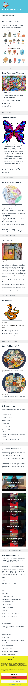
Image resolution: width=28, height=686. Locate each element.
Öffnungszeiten (8, 406)
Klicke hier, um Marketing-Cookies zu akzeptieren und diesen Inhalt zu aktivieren (14, 482)
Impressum (19, 684)
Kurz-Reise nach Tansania (13, 73)
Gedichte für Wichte (17, 550)
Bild (4, 341)
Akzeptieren (14, 674)
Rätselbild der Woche (11, 346)
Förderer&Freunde (10, 555)
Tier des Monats (9, 117)
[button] (26, 658)
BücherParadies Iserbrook (11, 9)
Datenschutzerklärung (12, 684)
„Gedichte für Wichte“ (11, 449)
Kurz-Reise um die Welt (12, 182)
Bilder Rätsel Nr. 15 (10, 22)
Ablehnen (14, 677)
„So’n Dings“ (7, 240)
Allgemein (11, 68)
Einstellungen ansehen (14, 681)
